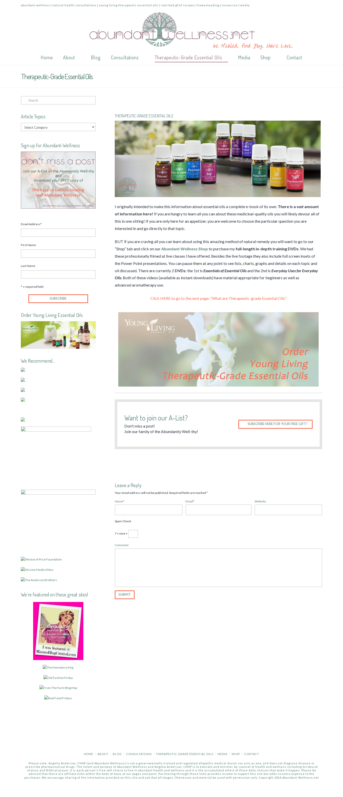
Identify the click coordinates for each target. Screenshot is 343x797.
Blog (117, 754)
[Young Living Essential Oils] (58, 335)
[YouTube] (299, 6)
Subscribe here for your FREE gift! (277, 424)
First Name (28, 245)
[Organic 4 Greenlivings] (58, 698)
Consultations (139, 754)
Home (88, 754)
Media (222, 754)
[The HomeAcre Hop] (58, 667)
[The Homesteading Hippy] (58, 687)
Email (190, 501)
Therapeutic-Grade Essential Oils (184, 754)
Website (260, 501)
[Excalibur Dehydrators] (58, 520)
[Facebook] (270, 6)
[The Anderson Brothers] (39, 580)
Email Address (31, 224)
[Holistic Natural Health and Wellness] (171, 31)
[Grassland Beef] (23, 419)
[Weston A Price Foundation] (41, 559)
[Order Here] (218, 349)
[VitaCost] (23, 399)
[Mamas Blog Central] (58, 630)
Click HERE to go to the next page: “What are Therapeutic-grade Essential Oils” (218, 298)
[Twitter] (280, 6)
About (102, 754)
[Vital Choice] (56, 455)
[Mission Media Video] (37, 569)
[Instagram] (309, 6)
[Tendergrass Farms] (23, 369)
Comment (122, 545)
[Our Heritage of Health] (58, 677)
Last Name (28, 266)
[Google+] (289, 6)
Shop (236, 754)
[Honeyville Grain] (23, 389)
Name (119, 501)
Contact (251, 754)
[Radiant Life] (23, 379)
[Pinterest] (318, 6)
